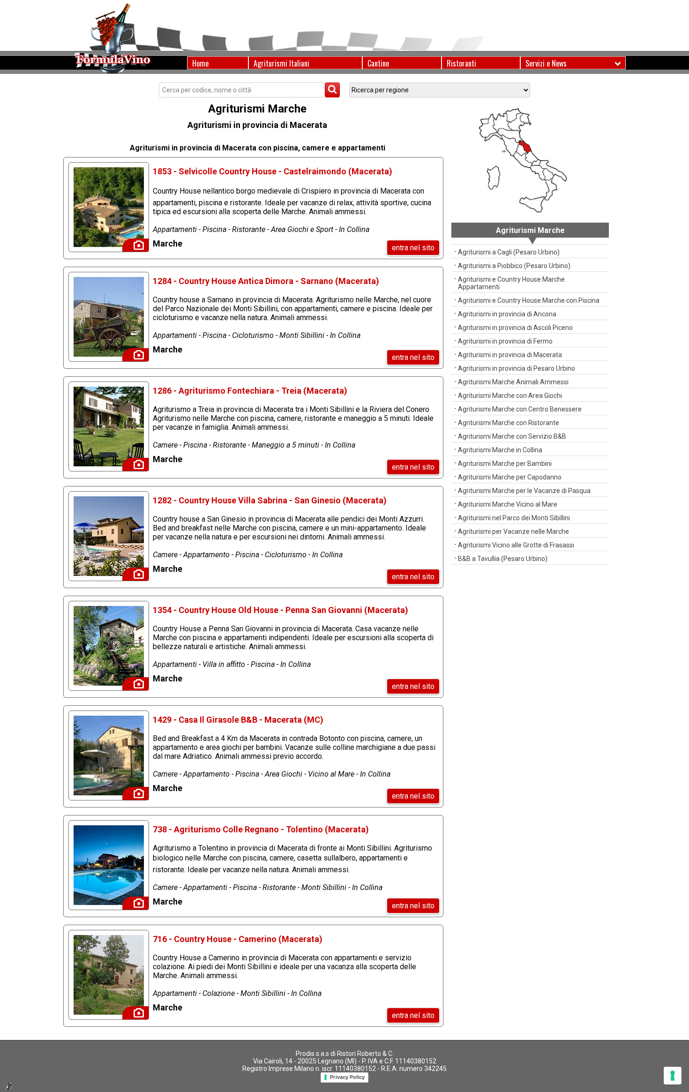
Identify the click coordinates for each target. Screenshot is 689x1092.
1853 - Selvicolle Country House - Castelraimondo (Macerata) (272, 171)
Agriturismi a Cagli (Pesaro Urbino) (509, 252)
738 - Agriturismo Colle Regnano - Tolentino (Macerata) (261, 829)
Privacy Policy (347, 1077)
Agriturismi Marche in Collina (500, 450)
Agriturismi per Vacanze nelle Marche (513, 531)
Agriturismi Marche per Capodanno (510, 477)
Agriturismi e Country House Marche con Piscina (528, 300)
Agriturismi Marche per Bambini (505, 463)
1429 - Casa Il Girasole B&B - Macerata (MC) (238, 720)
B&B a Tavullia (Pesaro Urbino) (502, 558)
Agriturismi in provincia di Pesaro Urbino (516, 368)
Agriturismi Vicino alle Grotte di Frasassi (516, 545)
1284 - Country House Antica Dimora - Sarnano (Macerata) (266, 281)
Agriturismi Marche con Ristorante (508, 422)
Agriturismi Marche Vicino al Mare (507, 504)
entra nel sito (413, 247)
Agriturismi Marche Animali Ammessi (513, 382)
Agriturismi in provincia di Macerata (510, 355)
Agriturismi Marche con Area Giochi (510, 395)
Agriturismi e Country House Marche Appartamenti (511, 283)
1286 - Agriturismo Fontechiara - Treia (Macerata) (250, 391)
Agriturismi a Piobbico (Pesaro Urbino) (514, 265)
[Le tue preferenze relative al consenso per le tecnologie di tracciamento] (673, 1076)
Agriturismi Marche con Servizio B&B (512, 436)
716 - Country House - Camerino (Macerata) (237, 939)
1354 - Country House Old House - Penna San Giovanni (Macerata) (280, 610)
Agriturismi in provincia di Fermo (505, 341)
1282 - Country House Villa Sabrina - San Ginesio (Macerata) (270, 500)
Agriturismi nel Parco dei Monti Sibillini (514, 518)
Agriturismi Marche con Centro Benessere (520, 409)
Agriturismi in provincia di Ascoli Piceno (515, 327)
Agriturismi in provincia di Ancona (507, 314)
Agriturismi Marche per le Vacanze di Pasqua (524, 490)
